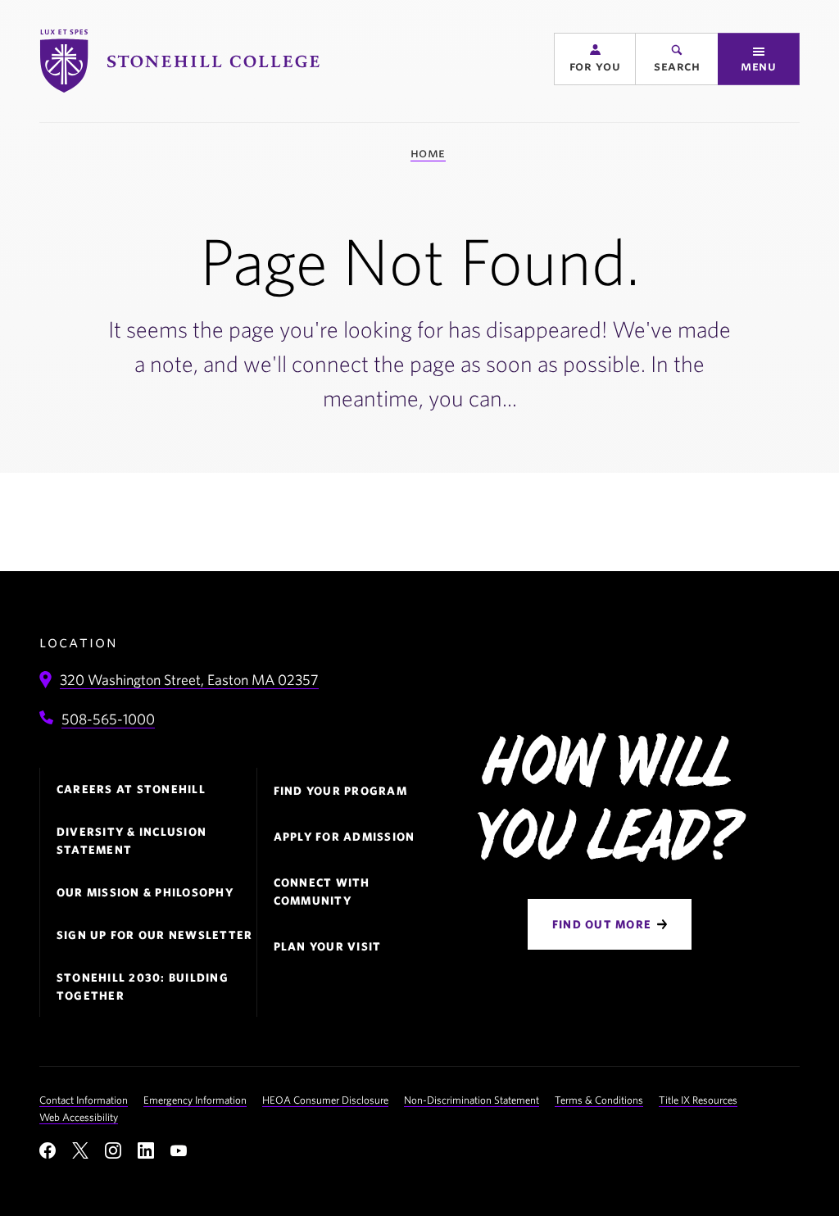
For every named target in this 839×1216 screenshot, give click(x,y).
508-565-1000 (108, 719)
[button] (595, 59)
